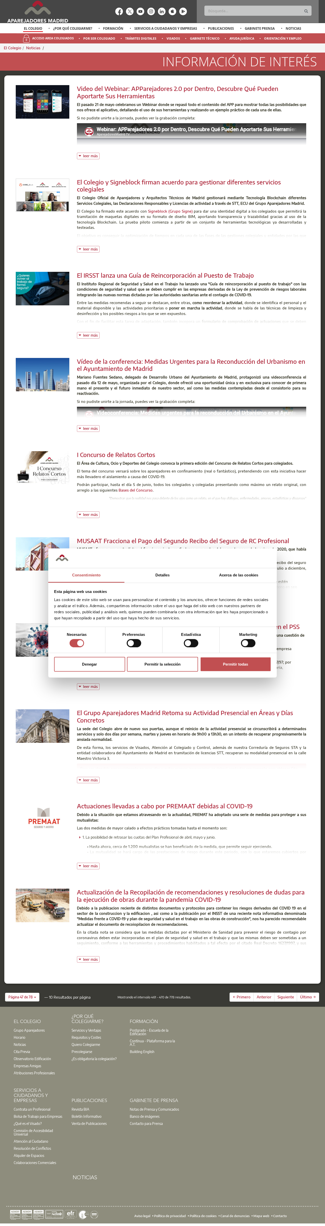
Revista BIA (80, 1109)
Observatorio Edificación (32, 1058)
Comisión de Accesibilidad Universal (33, 1132)
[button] (22, 997)
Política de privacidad (170, 1216)
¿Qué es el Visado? (28, 1123)
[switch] (134, 643)
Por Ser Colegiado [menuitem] (99, 38)
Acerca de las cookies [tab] (238, 575)
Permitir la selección (162, 664)
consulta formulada (176, 681)
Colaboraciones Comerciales (35, 1162)
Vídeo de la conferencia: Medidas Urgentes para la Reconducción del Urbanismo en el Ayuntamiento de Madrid (191, 364)
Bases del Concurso (136, 490)
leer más (91, 155)
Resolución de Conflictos (32, 1148)
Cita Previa (22, 1051)
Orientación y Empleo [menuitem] (283, 38)
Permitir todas (235, 664)
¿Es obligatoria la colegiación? (94, 1058)
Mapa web (261, 1216)
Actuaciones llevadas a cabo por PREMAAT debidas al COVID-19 (165, 806)
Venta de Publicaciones (89, 1123)
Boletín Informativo (87, 1116)
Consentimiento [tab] (86, 575)
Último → (308, 997)
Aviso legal (142, 1216)
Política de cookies (203, 1216)
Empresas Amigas (27, 1065)
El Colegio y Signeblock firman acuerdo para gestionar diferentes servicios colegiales (179, 185)
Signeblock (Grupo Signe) (170, 211)
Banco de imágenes (144, 1116)
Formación (113, 28)
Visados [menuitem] (173, 38)
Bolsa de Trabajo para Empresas (38, 1116)
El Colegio (33, 28)
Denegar (89, 664)
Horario (19, 1037)
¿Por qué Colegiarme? (72, 28)
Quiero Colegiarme (86, 1044)
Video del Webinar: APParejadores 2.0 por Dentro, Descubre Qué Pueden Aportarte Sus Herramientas (177, 92)
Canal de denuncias (235, 1216)
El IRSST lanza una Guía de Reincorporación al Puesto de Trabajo (165, 275)
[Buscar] (306, 11)
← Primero (242, 997)
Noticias (293, 28)
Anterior (264, 997)
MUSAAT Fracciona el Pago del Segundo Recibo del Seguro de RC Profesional (183, 540)
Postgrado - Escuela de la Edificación (149, 1032)
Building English (142, 1051)
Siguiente (286, 997)
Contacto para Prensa (146, 1123)
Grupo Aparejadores (29, 1030)
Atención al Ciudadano (31, 1141)
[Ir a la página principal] (37, 11)
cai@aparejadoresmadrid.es (219, 774)
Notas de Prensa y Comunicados (154, 1109)
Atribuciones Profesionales (34, 1073)
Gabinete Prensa (260, 28)
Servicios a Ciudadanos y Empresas (165, 28)
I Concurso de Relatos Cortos (116, 454)
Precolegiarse (82, 1051)
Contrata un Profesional (32, 1109)
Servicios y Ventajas (86, 1030)
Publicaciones (221, 28)
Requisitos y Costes (86, 1037)
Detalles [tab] (162, 575)
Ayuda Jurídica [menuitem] (242, 38)
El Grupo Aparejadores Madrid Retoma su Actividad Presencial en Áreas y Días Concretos (185, 716)
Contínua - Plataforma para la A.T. (152, 1043)
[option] (33, 28)
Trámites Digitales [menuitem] (140, 38)
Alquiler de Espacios (29, 1155)
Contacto (280, 1216)
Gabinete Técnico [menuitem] (205, 38)
